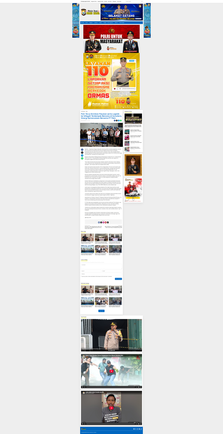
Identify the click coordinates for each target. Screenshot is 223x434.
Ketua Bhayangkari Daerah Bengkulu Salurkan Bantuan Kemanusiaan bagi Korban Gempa (102, 348)
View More (101, 310)
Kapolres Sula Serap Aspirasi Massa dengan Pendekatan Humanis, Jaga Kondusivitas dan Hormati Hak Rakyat (101, 254)
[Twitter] (101, 222)
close (78, 3)
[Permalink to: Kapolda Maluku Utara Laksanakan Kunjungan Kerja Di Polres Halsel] (127, 143)
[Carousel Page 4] (112, 350)
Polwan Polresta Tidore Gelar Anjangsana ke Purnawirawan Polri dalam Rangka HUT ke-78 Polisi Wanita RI (115, 243)
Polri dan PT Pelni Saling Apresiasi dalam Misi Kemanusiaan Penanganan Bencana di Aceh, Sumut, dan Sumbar (93, 227)
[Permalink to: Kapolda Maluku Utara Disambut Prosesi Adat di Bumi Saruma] (127, 148)
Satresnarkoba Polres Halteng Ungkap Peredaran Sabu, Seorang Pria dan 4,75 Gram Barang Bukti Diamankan (87, 243)
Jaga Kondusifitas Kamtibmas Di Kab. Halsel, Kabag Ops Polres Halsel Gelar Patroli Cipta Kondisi (133, 126)
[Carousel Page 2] (110, 350)
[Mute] (138, 387)
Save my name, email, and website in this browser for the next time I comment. (97, 276)
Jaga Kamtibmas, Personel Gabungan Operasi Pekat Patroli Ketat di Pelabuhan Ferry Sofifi (113, 226)
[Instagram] (103, 222)
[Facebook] (99, 222)
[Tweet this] (117, 120)
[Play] (82, 387)
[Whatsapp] (121, 120)
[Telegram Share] (119, 120)
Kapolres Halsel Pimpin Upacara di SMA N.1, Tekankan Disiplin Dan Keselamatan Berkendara (136, 131)
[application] (111, 371)
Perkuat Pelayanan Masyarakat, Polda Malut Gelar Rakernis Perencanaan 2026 (87, 254)
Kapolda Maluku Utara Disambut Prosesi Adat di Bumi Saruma (135, 148)
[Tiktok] (108, 222)
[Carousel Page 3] (111, 350)
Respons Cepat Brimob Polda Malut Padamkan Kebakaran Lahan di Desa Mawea (114, 254)
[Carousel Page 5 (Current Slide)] (114, 350)
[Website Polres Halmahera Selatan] (90, 12)
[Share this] (115, 120)
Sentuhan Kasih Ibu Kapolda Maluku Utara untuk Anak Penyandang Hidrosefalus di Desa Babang (135, 136)
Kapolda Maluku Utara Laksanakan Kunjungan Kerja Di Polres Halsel (136, 142)
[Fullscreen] (140, 387)
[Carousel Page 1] (108, 350)
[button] (142, 1)
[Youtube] (106, 222)
